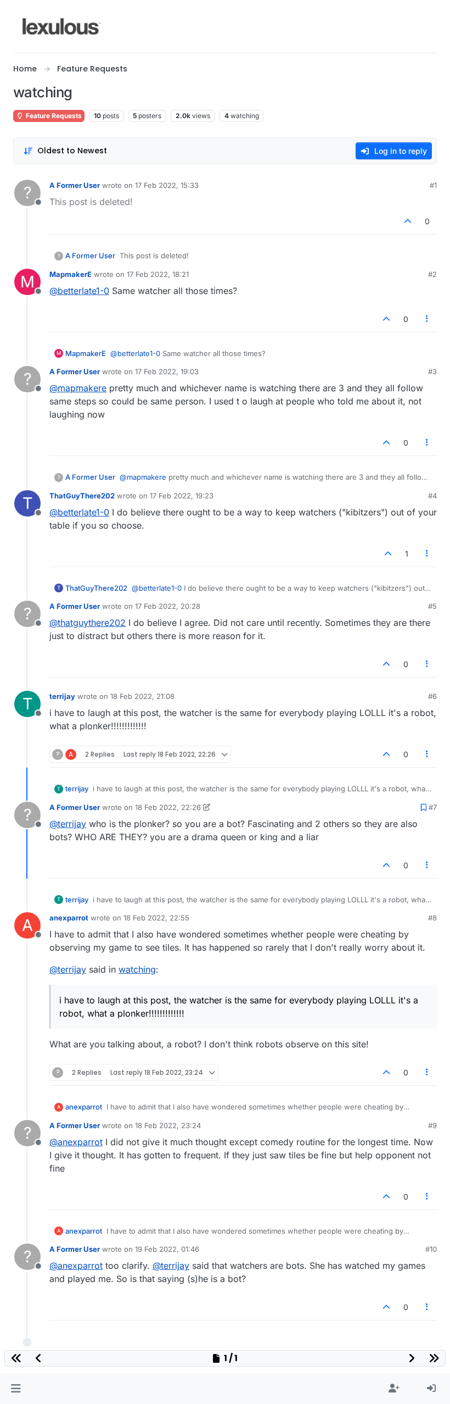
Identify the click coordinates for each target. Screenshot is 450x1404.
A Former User (74, 185)
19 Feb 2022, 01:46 (167, 1249)
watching (137, 969)
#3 (432, 371)
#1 (433, 185)
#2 (432, 274)
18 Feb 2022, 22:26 (168, 807)
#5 (432, 606)
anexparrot (68, 917)
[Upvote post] (408, 221)
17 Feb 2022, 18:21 (158, 274)
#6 (432, 696)
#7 (433, 807)
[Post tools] (427, 319)
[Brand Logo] (62, 26)
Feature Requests (53, 116)
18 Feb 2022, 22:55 (156, 917)
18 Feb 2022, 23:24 (168, 1125)
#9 (432, 1125)
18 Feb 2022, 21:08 (142, 696)
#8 (432, 917)
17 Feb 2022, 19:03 (167, 371)
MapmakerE (70, 274)
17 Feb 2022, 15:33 (167, 185)
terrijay (62, 696)
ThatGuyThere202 (82, 495)
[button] (15, 1389)
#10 (431, 1249)
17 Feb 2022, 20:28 (167, 606)
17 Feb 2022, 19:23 (181, 495)
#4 (432, 495)
